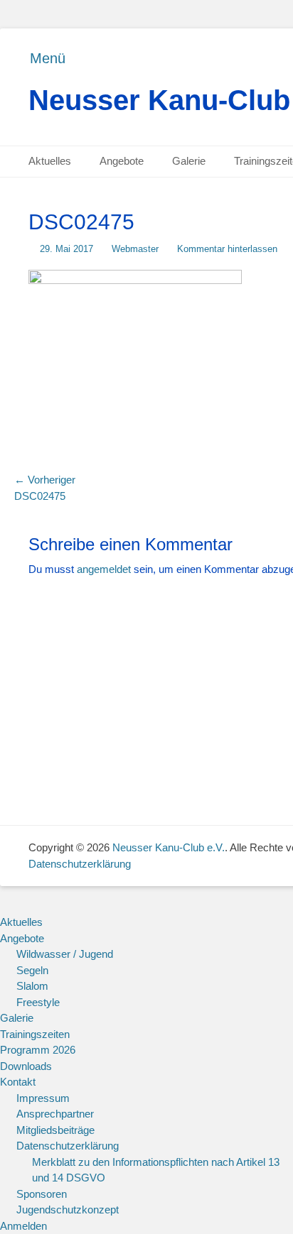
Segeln (32, 970)
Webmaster (135, 249)
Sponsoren (41, 1194)
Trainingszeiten (35, 1034)
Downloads (26, 1066)
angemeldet (104, 569)
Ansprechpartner (55, 1114)
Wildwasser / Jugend (64, 954)
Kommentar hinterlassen (227, 249)
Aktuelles (49, 161)
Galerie (189, 161)
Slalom (32, 986)
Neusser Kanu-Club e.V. (168, 847)
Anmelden (23, 1226)
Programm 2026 (37, 1050)
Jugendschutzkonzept (67, 1209)
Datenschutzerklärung (79, 864)
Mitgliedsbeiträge (55, 1130)
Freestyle (38, 1002)
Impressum (43, 1098)
